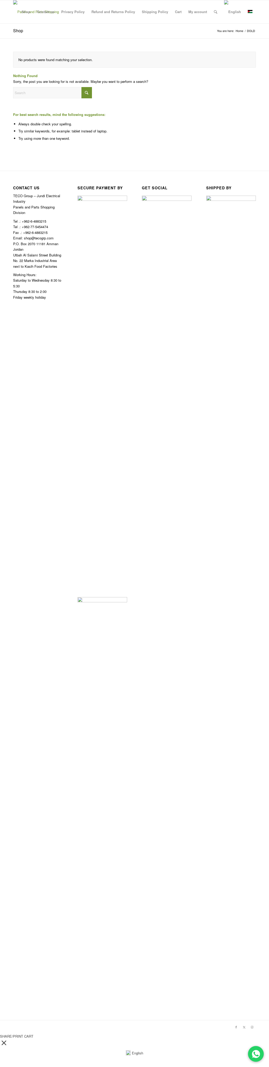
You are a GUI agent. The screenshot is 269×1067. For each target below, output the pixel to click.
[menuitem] (26, 11)
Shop (18, 31)
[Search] (215, 11)
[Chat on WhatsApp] (256, 1054)
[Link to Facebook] (236, 1027)
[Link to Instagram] (252, 1027)
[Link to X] (244, 1027)
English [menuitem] (137, 1052)
